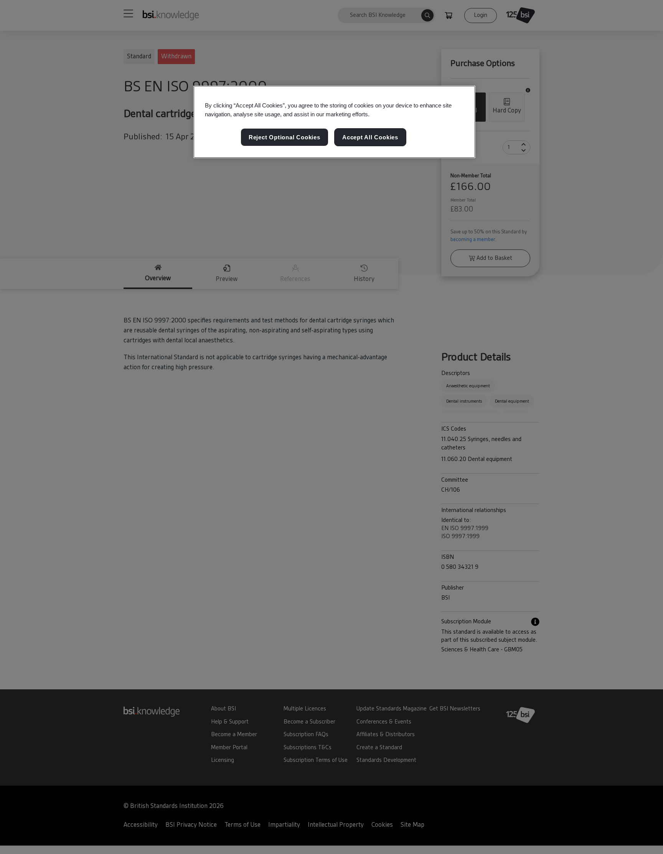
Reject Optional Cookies (284, 137)
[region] (334, 122)
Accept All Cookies (370, 137)
